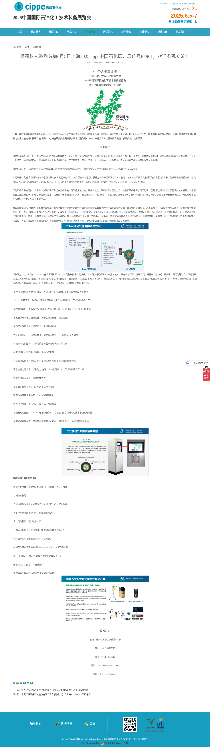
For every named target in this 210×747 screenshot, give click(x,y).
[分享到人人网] (28, 683)
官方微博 (174, 4)
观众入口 (72, 31)
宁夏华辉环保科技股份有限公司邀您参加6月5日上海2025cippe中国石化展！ (57, 694)
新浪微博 (66, 723)
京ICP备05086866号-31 (91, 743)
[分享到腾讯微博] (24, 683)
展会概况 (35, 31)
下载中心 (144, 31)
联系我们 (181, 31)
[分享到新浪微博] (21, 683)
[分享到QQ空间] (17, 683)
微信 (92, 723)
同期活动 (108, 31)
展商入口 (54, 31)
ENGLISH (164, 4)
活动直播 (90, 31)
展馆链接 (192, 4)
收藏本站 (183, 4)
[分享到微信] (31, 683)
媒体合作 (162, 31)
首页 (19, 31)
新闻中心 (126, 31)
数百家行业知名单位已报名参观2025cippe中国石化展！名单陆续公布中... (55, 690)
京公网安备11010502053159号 (116, 743)
